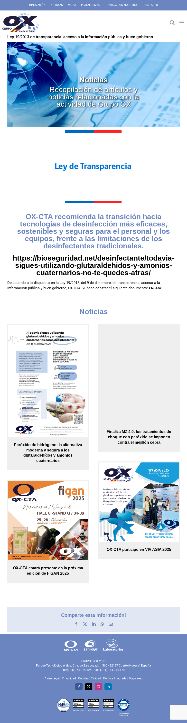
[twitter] (88, 686)
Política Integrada (115, 678)
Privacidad (69, 678)
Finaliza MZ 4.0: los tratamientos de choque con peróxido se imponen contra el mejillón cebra (139, 437)
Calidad (96, 678)
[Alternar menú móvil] (182, 22)
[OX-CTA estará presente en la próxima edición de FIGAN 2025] (48, 520)
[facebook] (79, 686)
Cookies (83, 678)
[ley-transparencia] (93, 132)
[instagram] (98, 686)
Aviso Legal (52, 678)
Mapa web (135, 678)
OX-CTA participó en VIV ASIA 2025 (139, 549)
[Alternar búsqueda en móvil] (172, 22)
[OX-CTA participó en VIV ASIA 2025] (139, 501)
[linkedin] (108, 686)
